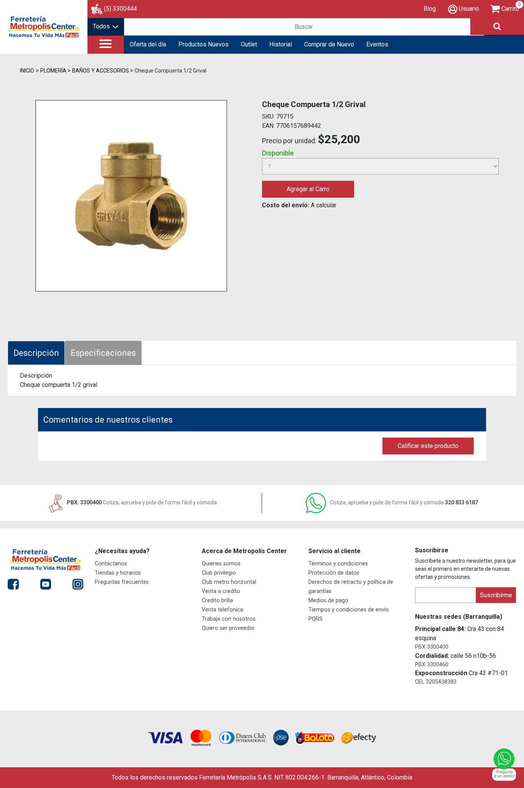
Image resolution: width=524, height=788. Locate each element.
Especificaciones (103, 353)
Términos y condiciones (338, 563)
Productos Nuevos (203, 44)
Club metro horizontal (229, 582)
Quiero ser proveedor (228, 628)
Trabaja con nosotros (228, 619)
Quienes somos (221, 563)
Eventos (377, 44)
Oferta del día (148, 44)
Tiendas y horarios (118, 573)
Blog (429, 8)
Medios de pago (328, 600)
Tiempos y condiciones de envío (348, 609)
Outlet (249, 44)
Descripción (36, 353)
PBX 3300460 (431, 664)
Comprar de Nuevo (329, 44)
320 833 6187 (404, 502)
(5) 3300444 (120, 8)
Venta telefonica (222, 609)
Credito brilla (217, 600)
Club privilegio (219, 573)
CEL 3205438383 (435, 682)
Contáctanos (111, 563)
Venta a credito (221, 591)
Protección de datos (333, 573)
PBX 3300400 (431, 647)
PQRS (315, 619)
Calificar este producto (428, 445)
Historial (280, 44)
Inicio (27, 71)
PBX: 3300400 (141, 502)
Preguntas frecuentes (122, 582)
